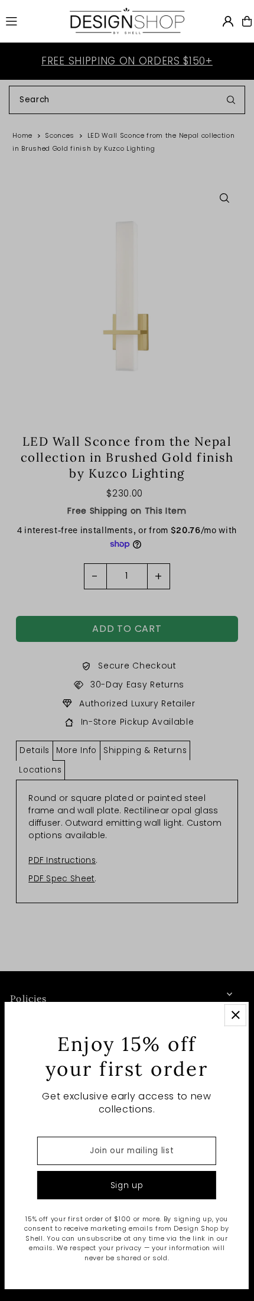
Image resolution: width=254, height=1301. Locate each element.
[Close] (235, 1015)
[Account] (228, 21)
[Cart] (247, 21)
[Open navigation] (31, 21)
